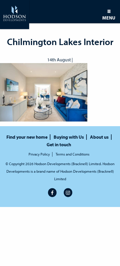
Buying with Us (69, 137)
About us (99, 137)
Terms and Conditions (72, 154)
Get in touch (59, 144)
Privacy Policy (39, 154)
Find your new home (26, 137)
